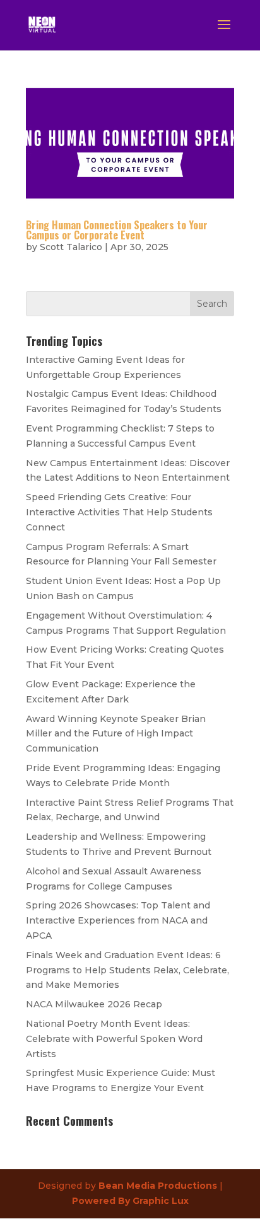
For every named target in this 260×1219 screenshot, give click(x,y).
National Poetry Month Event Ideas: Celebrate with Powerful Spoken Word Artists (114, 1039)
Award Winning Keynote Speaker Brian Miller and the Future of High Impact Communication (116, 734)
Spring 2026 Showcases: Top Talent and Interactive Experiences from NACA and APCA (118, 920)
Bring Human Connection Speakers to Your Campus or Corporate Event (117, 230)
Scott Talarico (71, 247)
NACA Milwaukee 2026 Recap (94, 1004)
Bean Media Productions (157, 1185)
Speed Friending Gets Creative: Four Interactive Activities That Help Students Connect (119, 512)
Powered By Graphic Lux (130, 1200)
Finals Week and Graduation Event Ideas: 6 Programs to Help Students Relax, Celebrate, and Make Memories (127, 970)
